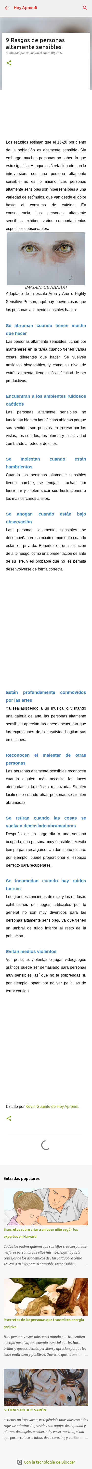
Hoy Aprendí (25, 8)
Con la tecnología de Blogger (49, 1462)
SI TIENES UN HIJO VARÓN (25, 1410)
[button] (9, 63)
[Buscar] (85, 8)
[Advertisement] (46, 105)
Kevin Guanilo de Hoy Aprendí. (53, 1106)
